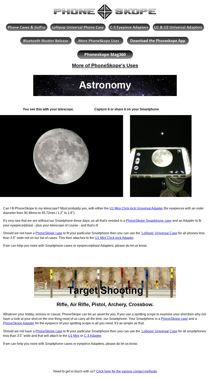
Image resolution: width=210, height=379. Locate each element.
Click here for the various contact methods (126, 371)
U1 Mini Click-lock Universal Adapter (136, 208)
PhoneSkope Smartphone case (148, 220)
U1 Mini (73, 335)
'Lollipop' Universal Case (159, 233)
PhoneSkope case (48, 233)
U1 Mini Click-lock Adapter (114, 238)
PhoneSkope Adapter (18, 323)
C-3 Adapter (92, 335)
